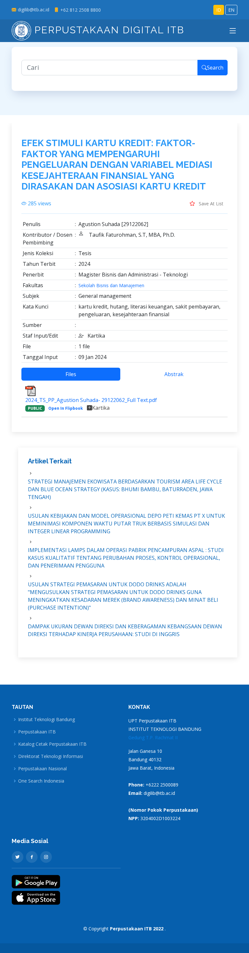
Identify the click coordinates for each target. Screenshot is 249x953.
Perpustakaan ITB (37, 732)
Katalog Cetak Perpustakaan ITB (52, 744)
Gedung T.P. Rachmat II (153, 737)
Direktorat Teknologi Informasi (50, 756)
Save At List (210, 203)
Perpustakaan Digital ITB (107, 30)
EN (231, 10)
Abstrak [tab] (174, 374)
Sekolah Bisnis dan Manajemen (111, 285)
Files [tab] (70, 374)
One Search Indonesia (41, 781)
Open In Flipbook (65, 408)
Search (215, 67)
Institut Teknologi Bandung (46, 719)
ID (218, 10)
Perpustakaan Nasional (42, 768)
